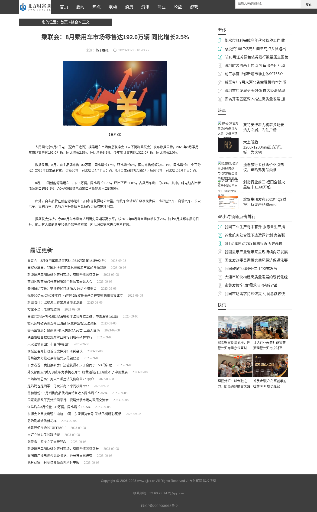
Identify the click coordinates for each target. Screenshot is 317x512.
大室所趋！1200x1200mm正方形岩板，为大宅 (263, 147)
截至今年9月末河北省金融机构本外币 (255, 82)
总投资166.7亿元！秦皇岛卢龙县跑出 (255, 49)
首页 (63, 7)
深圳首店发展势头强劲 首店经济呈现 (255, 91)
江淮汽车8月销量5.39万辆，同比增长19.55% (59, 407)
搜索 (309, 4)
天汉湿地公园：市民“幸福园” (48, 344)
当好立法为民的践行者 (43, 435)
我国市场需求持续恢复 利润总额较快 (255, 294)
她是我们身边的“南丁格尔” (46, 428)
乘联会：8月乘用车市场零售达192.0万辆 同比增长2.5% (66, 260)
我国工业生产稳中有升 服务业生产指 (255, 227)
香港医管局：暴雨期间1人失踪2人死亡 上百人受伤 (63, 330)
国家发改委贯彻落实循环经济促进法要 (256, 260)
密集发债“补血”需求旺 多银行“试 (251, 285)
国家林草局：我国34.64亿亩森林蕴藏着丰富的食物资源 (66, 267)
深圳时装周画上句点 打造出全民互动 (255, 66)
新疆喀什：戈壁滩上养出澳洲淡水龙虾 (55, 302)
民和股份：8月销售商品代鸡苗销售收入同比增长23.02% (67, 393)
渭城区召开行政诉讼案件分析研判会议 (55, 351)
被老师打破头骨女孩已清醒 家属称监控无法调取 (62, 323)
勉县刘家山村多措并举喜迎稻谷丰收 (53, 462)
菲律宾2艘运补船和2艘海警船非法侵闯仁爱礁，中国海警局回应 (72, 316)
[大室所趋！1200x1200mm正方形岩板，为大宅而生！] (228, 151)
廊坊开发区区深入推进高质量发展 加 (255, 99)
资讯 (144, 7)
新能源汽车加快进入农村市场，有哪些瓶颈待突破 (63, 274)
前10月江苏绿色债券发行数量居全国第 (256, 57)
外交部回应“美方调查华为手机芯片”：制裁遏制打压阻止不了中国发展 (77, 372)
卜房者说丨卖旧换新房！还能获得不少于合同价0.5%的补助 (69, 365)
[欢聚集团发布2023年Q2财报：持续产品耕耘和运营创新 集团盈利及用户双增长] (228, 208)
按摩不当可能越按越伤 (43, 309)
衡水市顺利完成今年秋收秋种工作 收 (255, 40)
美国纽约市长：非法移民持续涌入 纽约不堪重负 (62, 288)
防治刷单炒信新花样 (42, 421)
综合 (74, 22)
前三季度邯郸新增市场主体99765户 (254, 74)
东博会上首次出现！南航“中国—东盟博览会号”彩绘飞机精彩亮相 (74, 414)
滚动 (111, 7)
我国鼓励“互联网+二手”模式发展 (251, 269)
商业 (160, 7)
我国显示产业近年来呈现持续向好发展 (256, 252)
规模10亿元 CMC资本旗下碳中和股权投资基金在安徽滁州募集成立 (75, 295)
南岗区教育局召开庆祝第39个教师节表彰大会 (59, 281)
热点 (95, 7)
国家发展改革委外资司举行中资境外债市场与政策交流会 (68, 400)
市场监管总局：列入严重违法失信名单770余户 (60, 379)
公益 (176, 7)
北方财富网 (35, 7)
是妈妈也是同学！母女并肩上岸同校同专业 (58, 386)
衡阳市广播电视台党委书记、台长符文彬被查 (59, 455)
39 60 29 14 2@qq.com (166, 493)
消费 (128, 7)
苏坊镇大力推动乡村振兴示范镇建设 (53, 358)
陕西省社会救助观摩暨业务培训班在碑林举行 (59, 337)
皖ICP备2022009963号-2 (159, 506)
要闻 (79, 7)
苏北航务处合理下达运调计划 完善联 (255, 235)
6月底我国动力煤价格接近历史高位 (253, 244)
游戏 (193, 7)
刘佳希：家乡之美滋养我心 (46, 442)
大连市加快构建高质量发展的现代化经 (256, 277)
